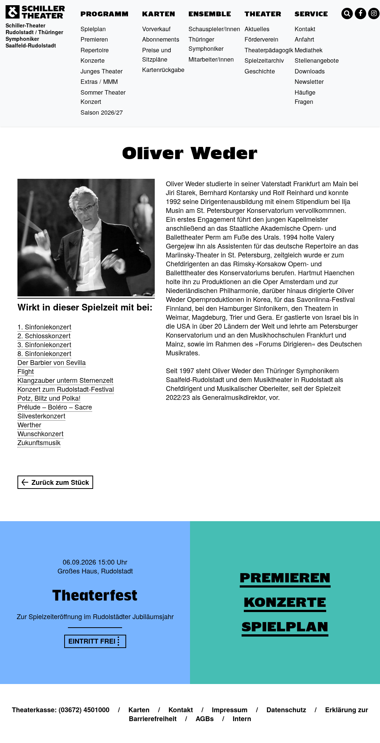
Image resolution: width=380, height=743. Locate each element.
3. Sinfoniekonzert (44, 344)
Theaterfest (95, 595)
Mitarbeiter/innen (211, 59)
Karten (158, 14)
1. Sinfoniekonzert (44, 326)
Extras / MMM (99, 81)
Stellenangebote (317, 60)
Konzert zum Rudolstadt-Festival (65, 389)
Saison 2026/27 (102, 112)
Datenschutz (286, 709)
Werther (29, 424)
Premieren (94, 38)
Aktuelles (257, 28)
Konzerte (93, 60)
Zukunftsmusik (38, 442)
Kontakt (305, 28)
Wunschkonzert (40, 433)
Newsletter (309, 81)
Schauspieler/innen (214, 28)
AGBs (205, 718)
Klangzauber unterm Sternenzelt (65, 380)
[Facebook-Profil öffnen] (360, 13)
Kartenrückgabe (163, 69)
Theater (263, 14)
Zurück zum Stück (60, 482)
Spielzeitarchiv (264, 60)
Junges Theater (101, 70)
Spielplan (93, 28)
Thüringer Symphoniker (206, 43)
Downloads (310, 70)
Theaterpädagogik (269, 49)
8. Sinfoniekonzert (44, 353)
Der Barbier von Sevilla (51, 362)
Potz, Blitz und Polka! (49, 397)
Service (311, 14)
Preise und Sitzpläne (156, 54)
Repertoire (95, 49)
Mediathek (308, 49)
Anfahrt (304, 38)
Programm (105, 14)
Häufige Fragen (305, 97)
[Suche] (347, 13)
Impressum (230, 709)
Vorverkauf (156, 28)
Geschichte (260, 70)
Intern (242, 718)
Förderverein (261, 38)
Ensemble (210, 14)
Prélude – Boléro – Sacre (54, 406)
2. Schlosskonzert (44, 335)
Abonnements (160, 38)
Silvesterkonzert (41, 415)
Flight (25, 371)
